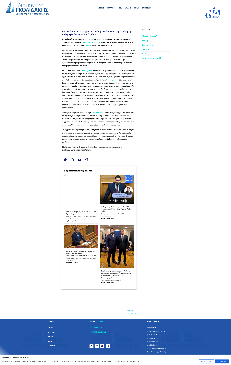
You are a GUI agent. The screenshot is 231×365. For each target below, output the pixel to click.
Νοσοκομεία (111, 80)
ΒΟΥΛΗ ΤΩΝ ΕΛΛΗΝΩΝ (98, 332)
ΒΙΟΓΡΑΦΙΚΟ (111, 8)
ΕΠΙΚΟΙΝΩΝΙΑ (146, 8)
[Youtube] (79, 160)
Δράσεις (145, 49)
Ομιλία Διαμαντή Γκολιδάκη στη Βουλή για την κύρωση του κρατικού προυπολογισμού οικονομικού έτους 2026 (81, 253)
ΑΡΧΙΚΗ (101, 8)
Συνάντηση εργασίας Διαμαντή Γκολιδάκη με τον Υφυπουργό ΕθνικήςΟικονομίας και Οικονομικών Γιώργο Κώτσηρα (116, 273)
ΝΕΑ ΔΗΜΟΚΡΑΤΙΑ (96, 328)
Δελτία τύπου (148, 45)
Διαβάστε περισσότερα (72, 221)
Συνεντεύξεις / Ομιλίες (152, 58)
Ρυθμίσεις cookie (206, 361)
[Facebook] (65, 160)
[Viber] (87, 160)
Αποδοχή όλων (221, 361)
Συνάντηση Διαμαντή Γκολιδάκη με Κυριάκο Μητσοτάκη (81, 213)
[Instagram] (72, 160)
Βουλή (145, 40)
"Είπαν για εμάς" (149, 36)
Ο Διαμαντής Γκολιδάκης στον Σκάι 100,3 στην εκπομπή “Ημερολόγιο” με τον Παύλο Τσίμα (116, 209)
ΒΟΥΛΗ (136, 8)
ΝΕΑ (120, 8)
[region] (115, 360)
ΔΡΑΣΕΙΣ (128, 8)
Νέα (144, 53)
